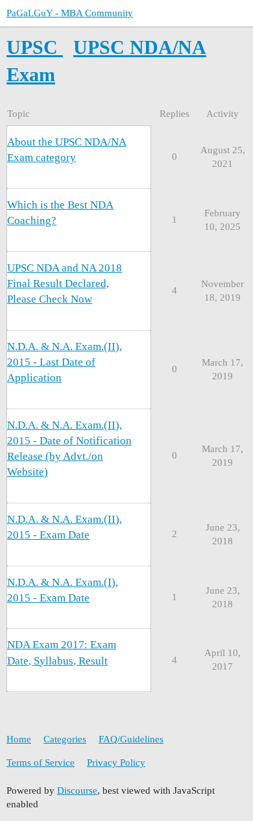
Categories (64, 739)
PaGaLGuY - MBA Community (69, 13)
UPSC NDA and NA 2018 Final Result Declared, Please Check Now (64, 283)
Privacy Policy (116, 762)
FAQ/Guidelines (131, 739)
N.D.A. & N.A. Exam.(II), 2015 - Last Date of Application (64, 362)
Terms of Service (40, 762)
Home (18, 739)
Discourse (77, 790)
